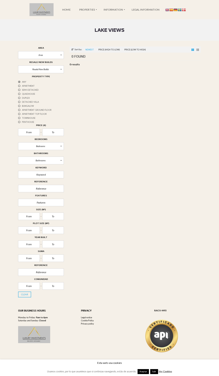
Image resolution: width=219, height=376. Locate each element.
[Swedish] (180, 9)
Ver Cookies (165, 371)
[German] (176, 9)
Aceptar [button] (143, 371)
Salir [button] (154, 371)
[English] (167, 9)
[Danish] (184, 9)
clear (24, 294)
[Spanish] (171, 9)
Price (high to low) (109, 49)
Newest (89, 49)
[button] (41, 55)
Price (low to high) (135, 49)
